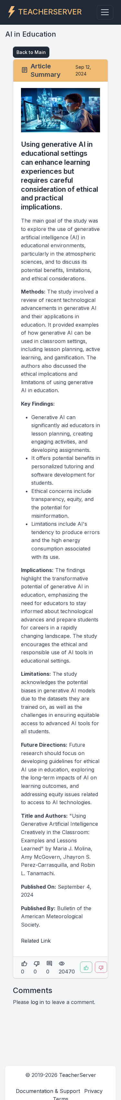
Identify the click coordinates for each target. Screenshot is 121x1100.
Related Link (36, 940)
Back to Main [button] (31, 52)
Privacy (93, 1091)
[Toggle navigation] (105, 12)
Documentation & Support (48, 1091)
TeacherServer (77, 1075)
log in (37, 1002)
